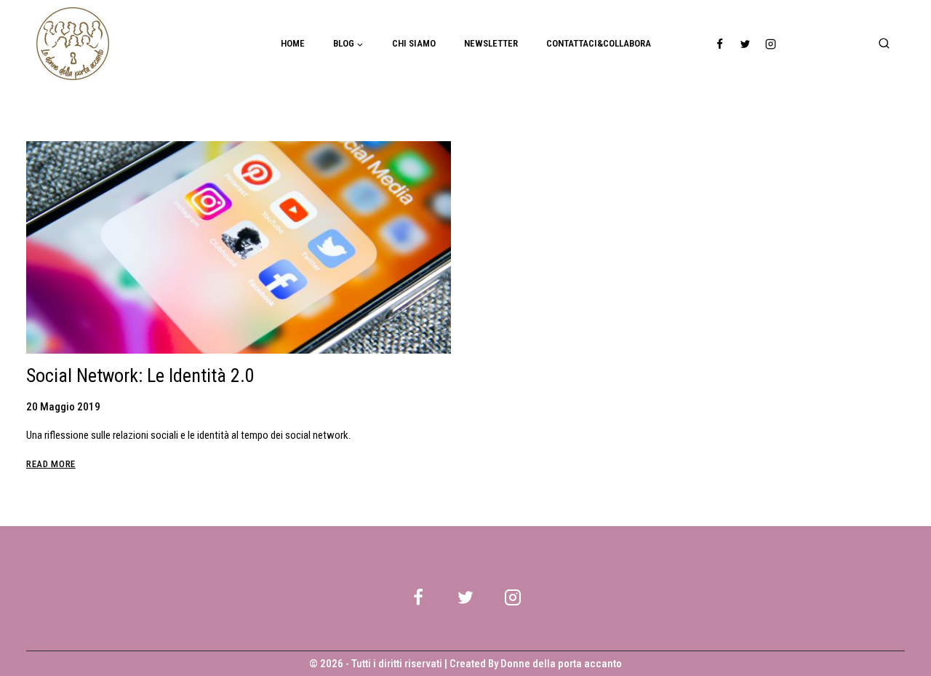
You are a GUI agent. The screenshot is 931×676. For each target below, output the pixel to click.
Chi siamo (414, 43)
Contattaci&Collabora (598, 43)
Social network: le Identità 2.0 (140, 375)
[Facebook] (720, 44)
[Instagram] (771, 44)
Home (293, 43)
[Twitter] (745, 44)
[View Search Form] (884, 44)
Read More (51, 463)
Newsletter (491, 43)
